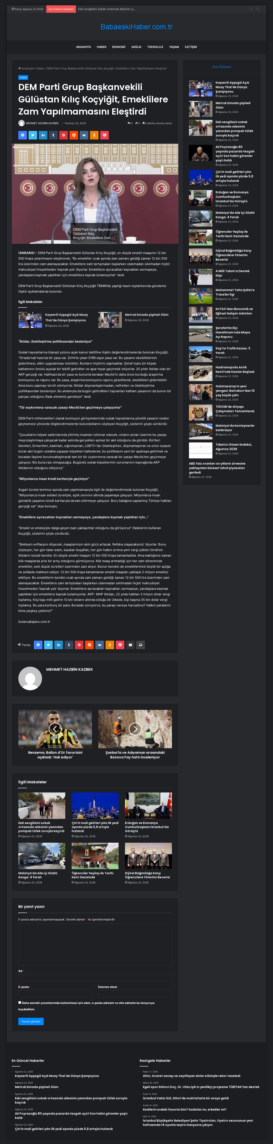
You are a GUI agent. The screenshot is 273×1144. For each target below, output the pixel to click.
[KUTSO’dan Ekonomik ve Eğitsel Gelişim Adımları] (200, 315)
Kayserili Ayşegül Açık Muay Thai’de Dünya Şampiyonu (232, 87)
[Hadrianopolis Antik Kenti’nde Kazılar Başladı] (200, 373)
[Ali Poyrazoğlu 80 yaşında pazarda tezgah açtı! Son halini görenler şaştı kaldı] (200, 153)
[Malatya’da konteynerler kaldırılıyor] (200, 431)
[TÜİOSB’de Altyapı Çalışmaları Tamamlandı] (200, 413)
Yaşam (174, 47)
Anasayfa (83, 47)
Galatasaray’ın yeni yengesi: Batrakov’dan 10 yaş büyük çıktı (235, 390)
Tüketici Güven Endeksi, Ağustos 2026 (234, 446)
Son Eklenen (221, 67)
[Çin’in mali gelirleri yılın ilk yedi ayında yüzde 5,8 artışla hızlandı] (95, 805)
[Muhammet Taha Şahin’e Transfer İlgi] (200, 296)
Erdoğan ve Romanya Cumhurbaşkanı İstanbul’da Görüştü (147, 827)
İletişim (191, 47)
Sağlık (136, 47)
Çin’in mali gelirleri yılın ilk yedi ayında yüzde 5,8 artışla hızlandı (95, 827)
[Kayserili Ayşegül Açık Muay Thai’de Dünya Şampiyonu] (30, 320)
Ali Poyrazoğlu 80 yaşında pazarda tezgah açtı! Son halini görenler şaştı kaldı (235, 153)
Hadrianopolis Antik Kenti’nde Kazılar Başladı (235, 369)
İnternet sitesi (107, 987)
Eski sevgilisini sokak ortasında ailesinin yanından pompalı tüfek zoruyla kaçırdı (130, 9)
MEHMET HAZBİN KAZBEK (42, 123)
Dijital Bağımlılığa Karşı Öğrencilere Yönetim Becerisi (147, 875)
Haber (101, 47)
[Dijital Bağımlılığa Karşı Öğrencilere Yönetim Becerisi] (148, 856)
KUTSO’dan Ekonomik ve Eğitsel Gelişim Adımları (234, 311)
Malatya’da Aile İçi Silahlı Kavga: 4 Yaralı (37, 875)
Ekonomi (118, 47)
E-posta (24, 987)
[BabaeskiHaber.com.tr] (136, 27)
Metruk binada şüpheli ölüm (146, 315)
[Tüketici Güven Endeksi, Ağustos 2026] (200, 450)
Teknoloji (155, 47)
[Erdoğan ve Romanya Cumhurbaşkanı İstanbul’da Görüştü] (148, 805)
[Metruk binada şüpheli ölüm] (110, 320)
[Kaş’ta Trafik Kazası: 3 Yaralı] (200, 354)
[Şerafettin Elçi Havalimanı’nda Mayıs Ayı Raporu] (200, 334)
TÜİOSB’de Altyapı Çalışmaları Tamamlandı (235, 409)
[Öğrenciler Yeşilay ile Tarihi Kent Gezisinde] (95, 856)
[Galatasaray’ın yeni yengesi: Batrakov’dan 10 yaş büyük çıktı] (200, 392)
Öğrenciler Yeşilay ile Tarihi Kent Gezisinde (92, 875)
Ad (21, 971)
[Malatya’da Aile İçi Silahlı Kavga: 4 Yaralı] (41, 856)
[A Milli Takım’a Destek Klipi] (200, 277)
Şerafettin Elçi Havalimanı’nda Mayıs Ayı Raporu (233, 332)
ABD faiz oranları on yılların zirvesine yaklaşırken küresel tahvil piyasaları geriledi (217, 468)
